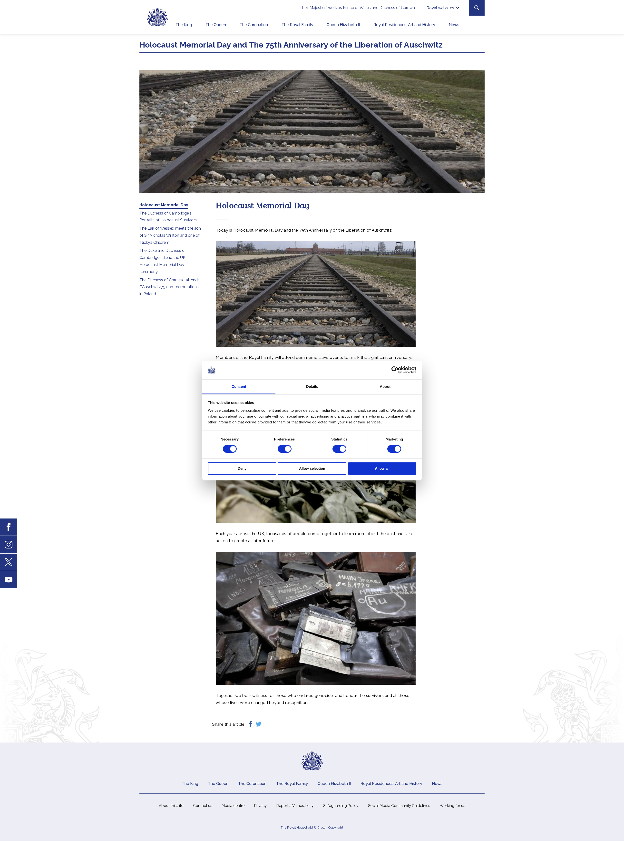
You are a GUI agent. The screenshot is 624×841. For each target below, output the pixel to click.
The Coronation (254, 24)
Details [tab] (312, 386)
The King (184, 24)
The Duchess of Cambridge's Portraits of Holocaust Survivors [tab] (168, 217)
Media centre (233, 805)
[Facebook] (250, 724)
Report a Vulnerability (294, 805)
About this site (171, 805)
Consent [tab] (239, 386)
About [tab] (385, 386)
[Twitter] (258, 724)
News (454, 24)
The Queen (215, 24)
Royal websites (440, 8)
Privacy (260, 805)
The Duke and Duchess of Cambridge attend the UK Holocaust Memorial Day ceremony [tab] (162, 261)
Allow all (382, 468)
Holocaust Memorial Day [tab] (163, 205)
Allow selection (312, 468)
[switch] (285, 449)
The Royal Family (297, 24)
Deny (242, 468)
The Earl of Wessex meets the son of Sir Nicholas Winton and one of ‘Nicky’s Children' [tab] (170, 235)
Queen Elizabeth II (343, 24)
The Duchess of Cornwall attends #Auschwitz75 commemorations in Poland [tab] (169, 287)
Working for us (452, 805)
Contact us (202, 805)
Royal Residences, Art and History (404, 24)
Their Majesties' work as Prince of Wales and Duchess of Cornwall (358, 7)
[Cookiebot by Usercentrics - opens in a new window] (395, 370)
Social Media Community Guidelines (399, 805)
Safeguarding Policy (340, 805)
